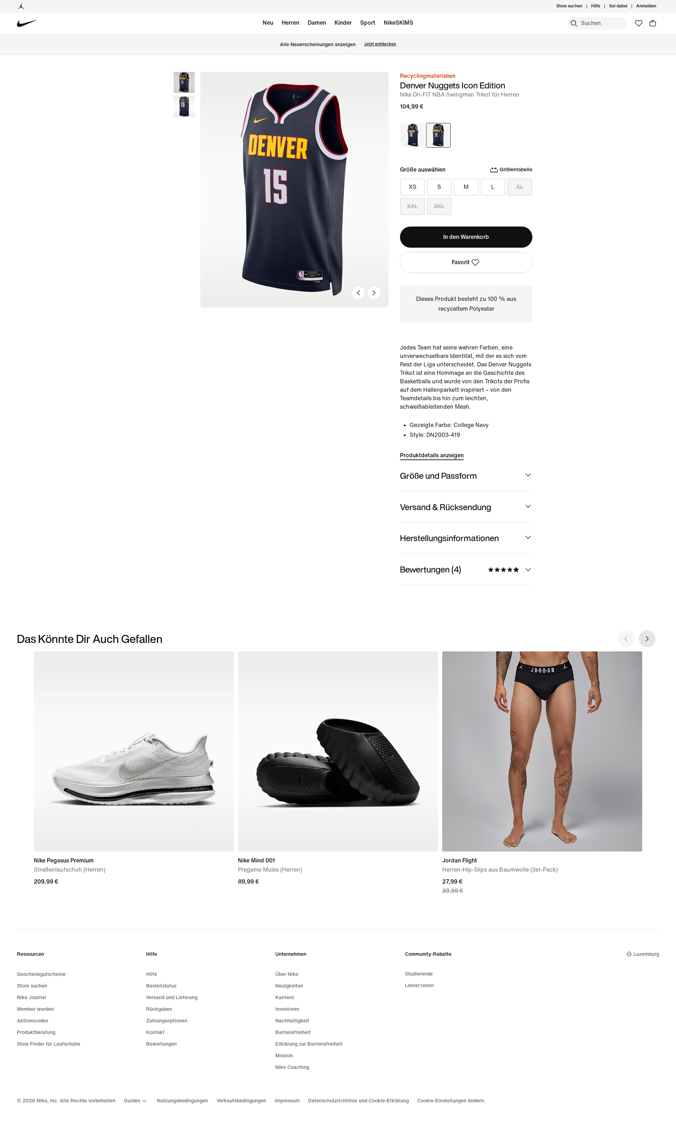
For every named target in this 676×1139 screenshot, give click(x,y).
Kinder (343, 23)
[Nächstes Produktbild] (374, 292)
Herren (290, 23)
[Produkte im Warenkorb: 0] (652, 23)
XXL (412, 206)
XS (413, 187)
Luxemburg (646, 954)
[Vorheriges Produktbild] (358, 292)
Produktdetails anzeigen (432, 455)
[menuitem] (602, 6)
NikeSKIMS (398, 23)
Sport (367, 23)
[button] (184, 106)
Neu (268, 23)
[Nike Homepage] (27, 23)
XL (520, 187)
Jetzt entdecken (380, 44)
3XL (439, 206)
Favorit (461, 262)
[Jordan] (21, 6)
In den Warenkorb (466, 237)
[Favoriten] (638, 23)
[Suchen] (574, 23)
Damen (317, 23)
